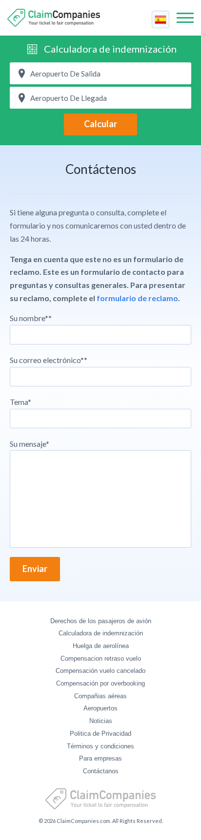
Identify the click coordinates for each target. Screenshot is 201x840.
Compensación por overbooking (100, 683)
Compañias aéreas (100, 696)
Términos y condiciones (100, 746)
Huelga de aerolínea (101, 645)
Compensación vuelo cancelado (100, 670)
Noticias (100, 721)
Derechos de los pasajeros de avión (100, 621)
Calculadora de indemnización (110, 49)
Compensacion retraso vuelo (100, 658)
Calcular (100, 123)
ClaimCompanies (53, 17)
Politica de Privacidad (100, 733)
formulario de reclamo (137, 298)
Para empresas (100, 758)
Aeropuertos (100, 708)
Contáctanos (101, 771)
